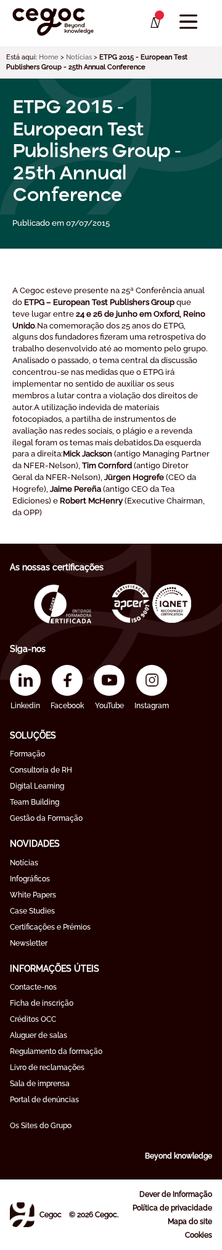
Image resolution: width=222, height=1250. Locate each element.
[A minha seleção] (154, 23)
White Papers (33, 895)
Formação (27, 754)
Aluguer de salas (38, 1035)
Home (49, 57)
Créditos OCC (33, 1019)
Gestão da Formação (46, 818)
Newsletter (28, 943)
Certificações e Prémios (50, 927)
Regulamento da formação (56, 1051)
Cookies (198, 1235)
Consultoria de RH (41, 770)
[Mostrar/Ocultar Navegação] (188, 22)
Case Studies (32, 911)
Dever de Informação (175, 1194)
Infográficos (30, 879)
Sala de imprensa (40, 1083)
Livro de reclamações (47, 1067)
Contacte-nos (33, 987)
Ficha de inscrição (41, 1003)
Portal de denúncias (44, 1099)
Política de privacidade (172, 1208)
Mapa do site (190, 1221)
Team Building (34, 802)
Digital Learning (37, 786)
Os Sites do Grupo (41, 1125)
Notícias (79, 57)
